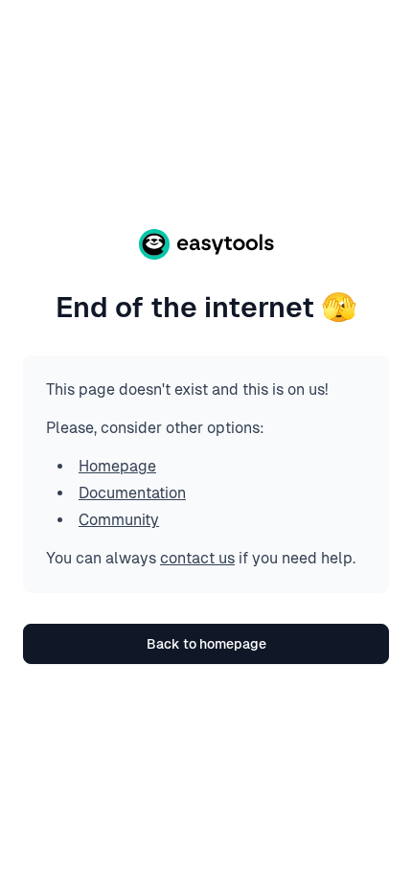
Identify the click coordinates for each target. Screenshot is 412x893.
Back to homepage (206, 644)
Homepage (117, 466)
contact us (197, 558)
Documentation (132, 493)
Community (119, 520)
